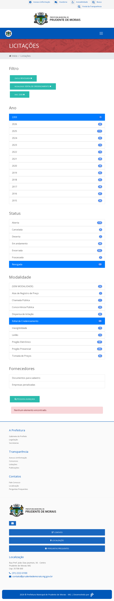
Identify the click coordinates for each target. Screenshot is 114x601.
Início (14, 55)
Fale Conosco (14, 482)
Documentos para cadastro (26, 377)
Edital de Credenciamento (32, 86)
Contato (58, 532)
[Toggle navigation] (101, 33)
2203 (19, 94)
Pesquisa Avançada (25, 399)
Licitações (13, 464)
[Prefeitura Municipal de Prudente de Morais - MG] (57, 18)
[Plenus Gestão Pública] (92, 594)
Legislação (13, 439)
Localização (14, 486)
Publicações (14, 467)
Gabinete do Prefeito (18, 436)
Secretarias (14, 443)
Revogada (22, 78)
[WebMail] (12, 523)
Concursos (13, 461)
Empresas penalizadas (23, 384)
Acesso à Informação (18, 457)
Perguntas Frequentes (18, 489)
